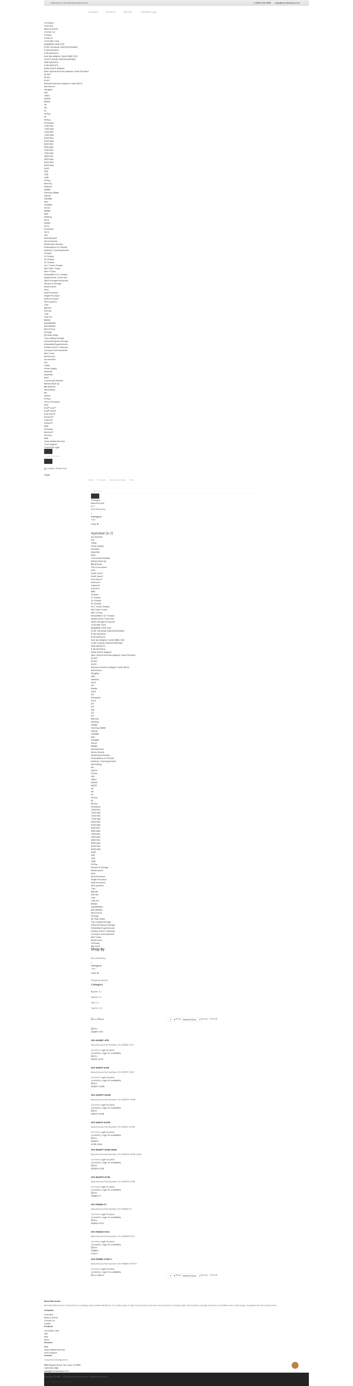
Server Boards (51, 241)
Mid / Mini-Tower (52, 268)
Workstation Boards (53, 244)
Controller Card (51, 41)
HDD (46, 214)
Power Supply (50, 368)
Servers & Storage (53, 283)
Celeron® (48, 420)
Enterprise (49, 123)
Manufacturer (97, 503)
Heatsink (48, 371)
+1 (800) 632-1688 (262, 3)
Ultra (46, 289)
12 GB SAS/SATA (51, 50)
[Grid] (101, 1018)
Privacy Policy (64, 1382)
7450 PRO (49, 126)
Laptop (47, 195)
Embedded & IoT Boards (56, 247)
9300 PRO (48, 156)
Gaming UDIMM (51, 192)
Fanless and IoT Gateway (56, 347)
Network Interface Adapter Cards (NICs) (63, 83)
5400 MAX (49, 141)
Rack (46, 377)
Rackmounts (50, 286)
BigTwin (47, 307)
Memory (48, 183)
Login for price (107, 1050)
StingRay (48, 89)
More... (47, 1339)
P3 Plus (47, 113)
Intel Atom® (49, 414)
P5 (45, 116)
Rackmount (49, 356)
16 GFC (47, 77)
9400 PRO (49, 162)
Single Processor (52, 295)
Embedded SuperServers (56, 344)
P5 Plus (47, 120)
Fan (46, 362)
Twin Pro (48, 317)
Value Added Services (54, 441)
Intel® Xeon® (50, 411)
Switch (47, 395)
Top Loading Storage (54, 338)
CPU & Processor (52, 401)
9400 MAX (49, 165)
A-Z (92, 506)
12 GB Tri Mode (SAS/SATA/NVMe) (60, 59)
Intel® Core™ (50, 408)
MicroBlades (50, 326)
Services (128, 12)
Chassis (48, 253)
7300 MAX (49, 153)
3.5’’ (92, 706)
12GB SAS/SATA (51, 62)
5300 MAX (49, 147)
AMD (46, 426)
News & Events (51, 29)
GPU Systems (50, 301)
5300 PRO (48, 144)
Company (93, 12)
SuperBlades (50, 323)
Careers (48, 35)
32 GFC (47, 74)
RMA (46, 438)
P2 (45, 110)
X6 (45, 104)
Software (48, 429)
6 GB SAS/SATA (51, 53)
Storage (48, 332)
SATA (46, 220)
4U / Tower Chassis (53, 265)
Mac (46, 201)
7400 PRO (49, 132)
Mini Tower (49, 353)
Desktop (48, 186)
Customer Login (148, 12)
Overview (48, 26)
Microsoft (49, 432)
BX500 (47, 101)
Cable (47, 365)
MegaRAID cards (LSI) (54, 44)
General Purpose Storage (56, 341)
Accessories (50, 359)
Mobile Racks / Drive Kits (56, 277)
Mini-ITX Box (50, 271)
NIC (46, 392)
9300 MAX (49, 159)
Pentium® (48, 417)
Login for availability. (111, 1053)
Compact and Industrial (55, 350)
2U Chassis (49, 259)
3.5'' (92, 685)
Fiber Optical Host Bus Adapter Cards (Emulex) (66, 71)
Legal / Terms (50, 1382)
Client (47, 95)
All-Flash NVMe (51, 335)
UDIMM (47, 189)
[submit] (48, 461)
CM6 (46, 177)
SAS (46, 235)
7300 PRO (48, 150)
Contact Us (49, 32)
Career (47, 1323)
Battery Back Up (52, 383)
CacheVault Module (54, 380)
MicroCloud (49, 329)
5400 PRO (49, 138)
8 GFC (47, 80)
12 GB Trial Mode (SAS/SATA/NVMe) (60, 47)
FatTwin (48, 311)
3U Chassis (49, 262)
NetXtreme (49, 86)
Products (101, 480)
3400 (46, 168)
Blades (47, 320)
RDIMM (47, 210)
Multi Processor (51, 298)
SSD (46, 92)
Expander (49, 374)
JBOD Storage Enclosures (56, 280)
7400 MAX (49, 135)
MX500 (47, 98)
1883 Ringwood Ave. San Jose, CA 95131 (62, 1365)
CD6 (46, 174)
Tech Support (50, 444)
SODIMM (48, 198)
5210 (46, 171)
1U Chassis (49, 256)
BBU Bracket (50, 386)
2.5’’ (92, 703)
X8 (45, 107)
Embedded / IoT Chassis (56, 274)
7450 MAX (49, 129)
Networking (49, 389)
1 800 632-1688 (51, 1368)
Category (95, 500)
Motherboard (50, 238)
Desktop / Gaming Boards (56, 250)
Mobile (47, 223)
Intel (46, 405)
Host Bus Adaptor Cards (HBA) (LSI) (61, 56)
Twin (46, 304)
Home (91, 480)
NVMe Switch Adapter (54, 68)
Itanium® (48, 423)
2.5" (92, 694)
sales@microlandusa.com (287, 3)
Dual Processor (51, 292)
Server (47, 207)
